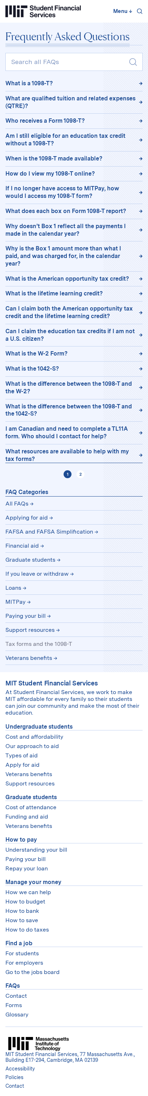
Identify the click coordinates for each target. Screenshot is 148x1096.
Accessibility (20, 1069)
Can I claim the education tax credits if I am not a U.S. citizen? (70, 335)
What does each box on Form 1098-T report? (65, 211)
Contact (16, 995)
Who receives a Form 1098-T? (45, 120)
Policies (14, 1077)
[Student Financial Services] (43, 11)
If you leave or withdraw (37, 573)
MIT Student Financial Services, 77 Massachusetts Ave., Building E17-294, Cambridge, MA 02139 (70, 1057)
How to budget (25, 901)
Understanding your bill (36, 849)
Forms (13, 1005)
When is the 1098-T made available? (53, 158)
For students (22, 953)
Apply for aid (22, 764)
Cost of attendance (30, 807)
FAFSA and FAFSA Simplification (49, 531)
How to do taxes (27, 929)
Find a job (18, 943)
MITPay (15, 601)
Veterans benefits (28, 658)
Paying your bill (25, 615)
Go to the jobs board (32, 972)
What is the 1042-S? (32, 368)
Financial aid (22, 545)
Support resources (30, 629)
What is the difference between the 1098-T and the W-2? (68, 387)
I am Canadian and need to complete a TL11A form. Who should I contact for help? (66, 432)
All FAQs (16, 503)
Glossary (16, 1014)
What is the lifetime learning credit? (54, 293)
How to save (21, 920)
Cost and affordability (34, 736)
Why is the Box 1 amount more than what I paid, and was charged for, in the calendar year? (63, 256)
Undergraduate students (39, 726)
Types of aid (21, 755)
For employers (24, 962)
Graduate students (30, 559)
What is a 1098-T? (29, 83)
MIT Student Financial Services (51, 683)
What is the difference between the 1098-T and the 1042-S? (68, 410)
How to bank (22, 910)
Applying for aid (26, 517)
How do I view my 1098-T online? (50, 173)
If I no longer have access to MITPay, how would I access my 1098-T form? (62, 192)
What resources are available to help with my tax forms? (67, 455)
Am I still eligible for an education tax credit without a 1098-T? (65, 139)
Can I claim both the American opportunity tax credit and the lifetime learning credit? (69, 312)
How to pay (21, 839)
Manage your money (33, 882)
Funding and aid (26, 816)
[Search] (138, 11)
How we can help (28, 892)
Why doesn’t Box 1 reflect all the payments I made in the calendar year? (65, 230)
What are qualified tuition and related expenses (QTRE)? (70, 102)
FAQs (12, 985)
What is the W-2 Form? (36, 353)
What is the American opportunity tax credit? (67, 278)
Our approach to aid (32, 746)
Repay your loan (26, 868)
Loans (13, 587)
